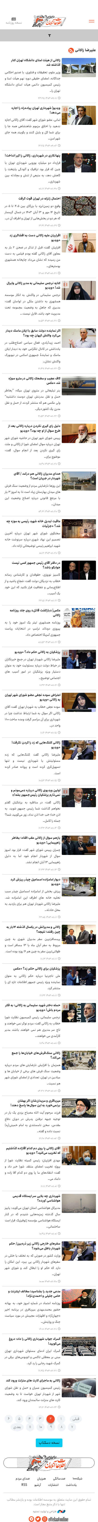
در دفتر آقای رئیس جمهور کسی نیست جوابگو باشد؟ (36, 565)
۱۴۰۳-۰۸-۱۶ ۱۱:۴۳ (48, 685)
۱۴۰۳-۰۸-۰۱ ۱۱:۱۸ (49, 1186)
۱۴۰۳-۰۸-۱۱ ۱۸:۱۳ (48, 959)
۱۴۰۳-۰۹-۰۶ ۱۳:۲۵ (47, 146)
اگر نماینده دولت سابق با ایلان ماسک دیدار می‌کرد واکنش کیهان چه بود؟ (33, 333)
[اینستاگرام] (44, 1519)
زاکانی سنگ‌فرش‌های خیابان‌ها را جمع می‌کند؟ (36, 1055)
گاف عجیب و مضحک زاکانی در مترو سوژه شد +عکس (34, 381)
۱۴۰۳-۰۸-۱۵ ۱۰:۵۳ (48, 781)
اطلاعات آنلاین (49, 20)
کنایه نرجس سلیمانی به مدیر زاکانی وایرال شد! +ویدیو (33, 285)
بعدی (17, 1427)
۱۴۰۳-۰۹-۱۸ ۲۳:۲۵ (47, 98)
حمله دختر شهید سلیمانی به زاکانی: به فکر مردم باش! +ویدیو (32, 1007)
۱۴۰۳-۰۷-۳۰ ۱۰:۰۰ (48, 1282)
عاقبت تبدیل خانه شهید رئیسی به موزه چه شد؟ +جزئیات (33, 523)
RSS (24, 1484)
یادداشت (71, 1484)
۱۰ (40, 1427)
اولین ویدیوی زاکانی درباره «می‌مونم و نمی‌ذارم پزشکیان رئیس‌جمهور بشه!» (35, 792)
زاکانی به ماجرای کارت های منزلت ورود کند (33, 1380)
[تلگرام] (31, 1519)
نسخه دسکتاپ (49, 1443)
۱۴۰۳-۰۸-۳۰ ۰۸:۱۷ (48, 189)
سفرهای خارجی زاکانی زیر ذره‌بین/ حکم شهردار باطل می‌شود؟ (34, 1246)
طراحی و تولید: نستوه (45, 1511)
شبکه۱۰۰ (78, 1478)
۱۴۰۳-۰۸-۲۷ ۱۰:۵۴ (47, 321)
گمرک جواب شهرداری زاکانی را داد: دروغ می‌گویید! (34, 1341)
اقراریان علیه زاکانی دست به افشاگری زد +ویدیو (35, 237)
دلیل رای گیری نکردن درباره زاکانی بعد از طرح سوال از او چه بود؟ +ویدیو (34, 428)
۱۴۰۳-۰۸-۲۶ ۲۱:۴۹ (47, 369)
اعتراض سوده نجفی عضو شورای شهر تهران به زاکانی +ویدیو (32, 697)
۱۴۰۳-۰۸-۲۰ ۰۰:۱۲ (48, 553)
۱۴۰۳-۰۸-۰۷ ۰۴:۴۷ (47, 1091)
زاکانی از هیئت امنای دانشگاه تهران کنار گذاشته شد (35, 62)
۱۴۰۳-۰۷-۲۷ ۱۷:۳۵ (47, 1371)
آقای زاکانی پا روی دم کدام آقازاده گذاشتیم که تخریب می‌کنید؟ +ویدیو (33, 1150)
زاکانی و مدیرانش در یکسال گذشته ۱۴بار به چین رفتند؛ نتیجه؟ (33, 929)
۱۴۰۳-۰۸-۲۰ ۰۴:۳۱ (48, 511)
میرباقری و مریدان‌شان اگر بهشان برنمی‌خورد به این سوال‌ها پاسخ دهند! (35, 1103)
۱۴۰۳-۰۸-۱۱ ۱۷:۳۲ (48, 995)
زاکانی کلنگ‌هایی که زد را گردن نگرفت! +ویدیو (36, 745)
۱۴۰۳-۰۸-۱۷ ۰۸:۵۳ (47, 642)
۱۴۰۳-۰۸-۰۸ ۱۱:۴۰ (48, 1043)
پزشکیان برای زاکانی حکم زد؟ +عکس (36, 968)
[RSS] (71, 51)
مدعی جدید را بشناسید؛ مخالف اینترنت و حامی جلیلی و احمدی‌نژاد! (34, 1293)
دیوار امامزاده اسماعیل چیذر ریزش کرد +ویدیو (35, 882)
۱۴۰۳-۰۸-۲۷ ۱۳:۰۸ (48, 273)
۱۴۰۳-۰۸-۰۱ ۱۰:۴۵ (48, 1234)
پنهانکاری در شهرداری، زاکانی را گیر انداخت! (32, 155)
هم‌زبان (41, 1478)
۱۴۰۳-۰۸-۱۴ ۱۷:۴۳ (48, 828)
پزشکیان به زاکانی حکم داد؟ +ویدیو (37, 652)
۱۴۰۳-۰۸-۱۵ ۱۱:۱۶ (48, 733)
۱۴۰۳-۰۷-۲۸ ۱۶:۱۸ (48, 1329)
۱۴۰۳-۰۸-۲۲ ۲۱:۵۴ (47, 416)
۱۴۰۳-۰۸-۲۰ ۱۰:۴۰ (48, 464)
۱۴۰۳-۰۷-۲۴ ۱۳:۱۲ (48, 1407)
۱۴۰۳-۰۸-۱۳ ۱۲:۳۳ (48, 870)
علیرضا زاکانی (85, 50)
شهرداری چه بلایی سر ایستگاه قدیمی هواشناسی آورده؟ (36, 1198)
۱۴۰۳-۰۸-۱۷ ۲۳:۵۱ (48, 601)
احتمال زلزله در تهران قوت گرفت (39, 198)
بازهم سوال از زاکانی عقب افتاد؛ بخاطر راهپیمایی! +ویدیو (36, 840)
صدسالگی (59, 1478)
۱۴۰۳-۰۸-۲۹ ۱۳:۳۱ (48, 226)
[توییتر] (38, 1519)
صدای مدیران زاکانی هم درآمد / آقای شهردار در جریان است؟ (37, 476)
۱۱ (30, 1427)
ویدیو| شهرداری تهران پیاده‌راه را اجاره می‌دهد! (35, 110)
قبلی (75, 1419)
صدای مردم (23, 1478)
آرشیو (37, 1484)
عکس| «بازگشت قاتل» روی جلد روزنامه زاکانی (35, 612)
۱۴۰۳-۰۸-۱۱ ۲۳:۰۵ (48, 917)
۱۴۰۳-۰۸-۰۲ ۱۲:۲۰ (48, 1138)
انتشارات (53, 1484)
